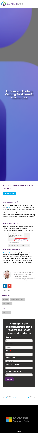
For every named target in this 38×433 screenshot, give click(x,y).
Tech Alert (6, 313)
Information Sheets (17, 300)
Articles (5, 300)
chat (8, 207)
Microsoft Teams (8, 253)
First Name (9, 337)
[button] (5, 286)
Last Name (9, 344)
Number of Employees (13, 371)
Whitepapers (7, 303)
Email (7, 351)
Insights (19, 431)
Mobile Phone (10, 357)
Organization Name (12, 364)
